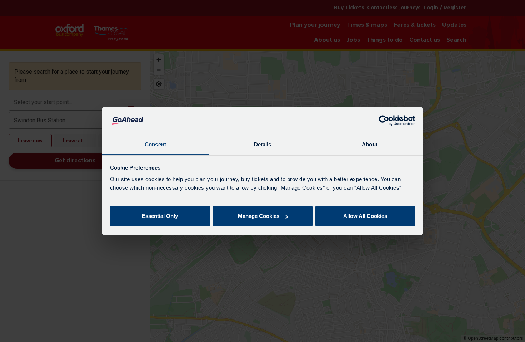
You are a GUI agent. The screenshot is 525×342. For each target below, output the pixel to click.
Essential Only (160, 216)
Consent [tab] (155, 144)
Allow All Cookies (365, 216)
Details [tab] (262, 144)
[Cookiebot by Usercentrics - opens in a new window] (384, 121)
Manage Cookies (258, 216)
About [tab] (370, 144)
